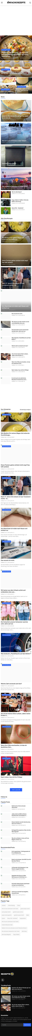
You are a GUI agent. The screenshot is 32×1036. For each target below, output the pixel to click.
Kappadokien (23, 918)
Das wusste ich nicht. (17, 313)
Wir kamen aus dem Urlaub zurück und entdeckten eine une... (20, 322)
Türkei (18, 905)
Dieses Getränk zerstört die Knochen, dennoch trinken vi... (21, 822)
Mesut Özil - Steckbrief (17, 208)
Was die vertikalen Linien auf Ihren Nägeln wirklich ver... (20, 838)
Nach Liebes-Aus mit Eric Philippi (20, 370)
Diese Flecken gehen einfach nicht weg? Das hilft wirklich (15, 261)
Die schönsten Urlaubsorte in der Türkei (15, 186)
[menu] (2, 2)
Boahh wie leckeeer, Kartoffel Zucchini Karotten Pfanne (21, 860)
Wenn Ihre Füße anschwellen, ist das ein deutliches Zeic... (21, 362)
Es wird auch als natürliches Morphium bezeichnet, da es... (19, 378)
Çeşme (3, 918)
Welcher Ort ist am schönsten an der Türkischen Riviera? (14, 928)
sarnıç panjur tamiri (6, 912)
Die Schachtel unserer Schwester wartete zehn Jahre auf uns (20, 330)
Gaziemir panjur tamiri (9, 163)
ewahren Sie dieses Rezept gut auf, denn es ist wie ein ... (15, 117)
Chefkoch (3, 58)
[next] (30, 48)
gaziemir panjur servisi (18, 912)
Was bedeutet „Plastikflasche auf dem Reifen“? (21, 338)
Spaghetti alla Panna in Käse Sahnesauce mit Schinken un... (19, 876)
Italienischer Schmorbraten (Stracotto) (19, 806)
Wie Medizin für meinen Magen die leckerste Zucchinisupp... (13, 238)
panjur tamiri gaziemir (7, 915)
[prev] (2, 48)
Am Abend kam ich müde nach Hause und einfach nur (15, 307)
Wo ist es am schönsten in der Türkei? (14, 141)
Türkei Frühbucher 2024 (7, 924)
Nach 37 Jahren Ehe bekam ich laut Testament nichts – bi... (13, 284)
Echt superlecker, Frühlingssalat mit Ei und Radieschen (21, 852)
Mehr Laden (15, 789)
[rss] (2, 980)
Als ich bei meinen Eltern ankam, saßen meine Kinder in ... (20, 354)
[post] (16, 48)
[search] (30, 2)
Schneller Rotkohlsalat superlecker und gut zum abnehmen (20, 884)
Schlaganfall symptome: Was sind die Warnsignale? (21, 830)
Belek (27, 915)
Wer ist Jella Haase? (17, 192)
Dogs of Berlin (16, 934)
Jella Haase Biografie (6, 934)
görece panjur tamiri (25, 908)
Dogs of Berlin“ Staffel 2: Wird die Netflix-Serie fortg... (20, 200)
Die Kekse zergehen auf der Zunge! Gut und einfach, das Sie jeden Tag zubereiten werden (16, 72)
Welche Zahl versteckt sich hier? (20, 345)
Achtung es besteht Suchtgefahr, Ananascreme (20, 892)
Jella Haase (24, 931)
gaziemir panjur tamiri (19, 915)
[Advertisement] (16, 17)
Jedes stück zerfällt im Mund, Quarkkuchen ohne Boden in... (19, 814)
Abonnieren (27, 1025)
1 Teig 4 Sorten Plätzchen (7, 91)
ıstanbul (3, 905)
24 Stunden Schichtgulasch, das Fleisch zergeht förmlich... (20, 868)
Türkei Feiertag (11, 905)
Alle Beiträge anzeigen (25, 409)
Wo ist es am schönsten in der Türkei (10, 908)
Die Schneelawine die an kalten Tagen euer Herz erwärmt (23, 90)
